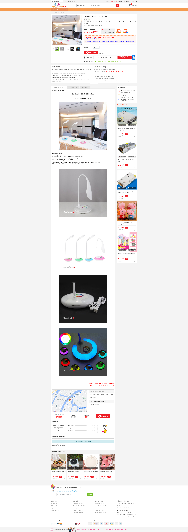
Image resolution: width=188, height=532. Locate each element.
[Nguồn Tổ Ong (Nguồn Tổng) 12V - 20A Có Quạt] (127, 122)
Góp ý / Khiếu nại (55, 510)
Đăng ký (127, 1)
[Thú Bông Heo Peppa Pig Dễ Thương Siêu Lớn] (127, 216)
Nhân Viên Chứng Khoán (101, 508)
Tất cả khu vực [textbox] (55, 1)
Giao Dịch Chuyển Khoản (79, 508)
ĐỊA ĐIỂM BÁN (73, 87)
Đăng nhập (134, 1)
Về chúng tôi (54, 503)
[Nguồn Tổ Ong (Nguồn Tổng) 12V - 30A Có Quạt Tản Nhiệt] (127, 185)
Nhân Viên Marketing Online (101, 505)
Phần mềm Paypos (55, 505)
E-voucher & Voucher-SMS (79, 505)
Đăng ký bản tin (71, 1)
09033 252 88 (125, 507)
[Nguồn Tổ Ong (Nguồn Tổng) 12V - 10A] (127, 153)
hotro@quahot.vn (126, 510)
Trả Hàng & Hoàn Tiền (78, 510)
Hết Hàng (92, 52)
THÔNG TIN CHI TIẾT (59, 87)
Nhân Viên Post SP (99, 503)
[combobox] (57, 1)
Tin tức (120, 1)
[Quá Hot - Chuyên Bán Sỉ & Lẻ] (58, 5)
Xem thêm (93, 83)
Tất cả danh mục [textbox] (81, 5)
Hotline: (112, 1)
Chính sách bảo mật (77, 503)
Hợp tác (53, 508)
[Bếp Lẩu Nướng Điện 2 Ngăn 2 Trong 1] (58, 467)
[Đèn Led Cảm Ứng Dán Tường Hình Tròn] (91, 467)
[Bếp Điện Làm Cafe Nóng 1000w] (75, 467)
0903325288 (93, 397)
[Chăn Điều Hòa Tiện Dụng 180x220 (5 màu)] (107, 467)
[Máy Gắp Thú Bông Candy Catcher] (127, 247)
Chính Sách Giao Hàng (78, 512)
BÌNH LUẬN (85, 87)
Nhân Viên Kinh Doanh (100, 512)
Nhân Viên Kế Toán (99, 510)
